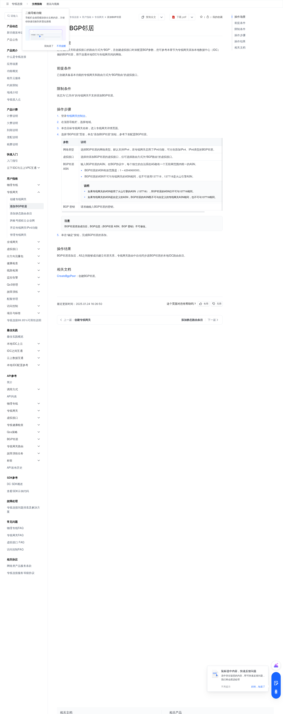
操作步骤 (239, 35)
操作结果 (239, 41)
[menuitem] (24, 57)
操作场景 (239, 16)
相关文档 (239, 47)
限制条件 (239, 29)
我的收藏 (218, 16)
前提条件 (239, 22)
